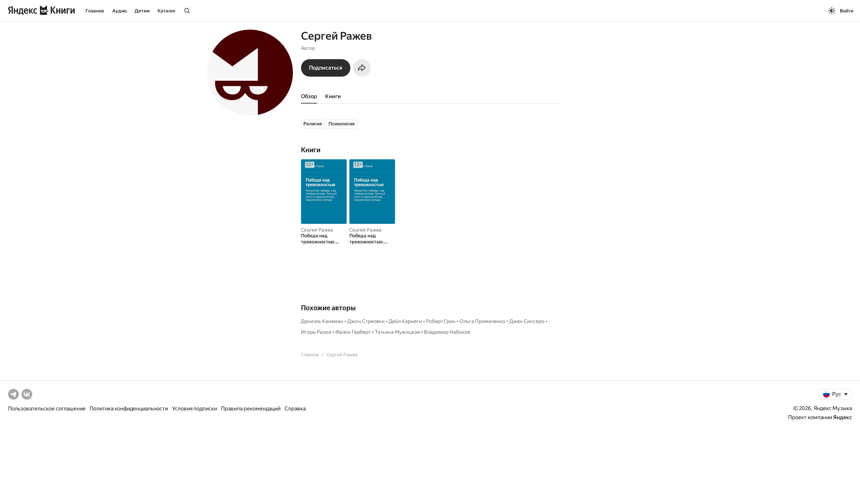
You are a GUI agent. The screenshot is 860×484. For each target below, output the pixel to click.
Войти (846, 10)
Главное (95, 10)
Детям (142, 10)
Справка (295, 408)
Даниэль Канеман (322, 321)
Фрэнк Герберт (353, 332)
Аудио (119, 10)
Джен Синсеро (527, 321)
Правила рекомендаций (251, 408)
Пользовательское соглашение (47, 408)
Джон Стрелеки (366, 321)
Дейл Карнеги (405, 321)
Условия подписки (194, 408)
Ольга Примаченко (482, 321)
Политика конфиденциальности (129, 408)
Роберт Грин (441, 321)
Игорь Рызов (316, 332)
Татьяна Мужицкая (397, 332)
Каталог (167, 10)
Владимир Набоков (447, 332)
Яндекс (842, 417)
